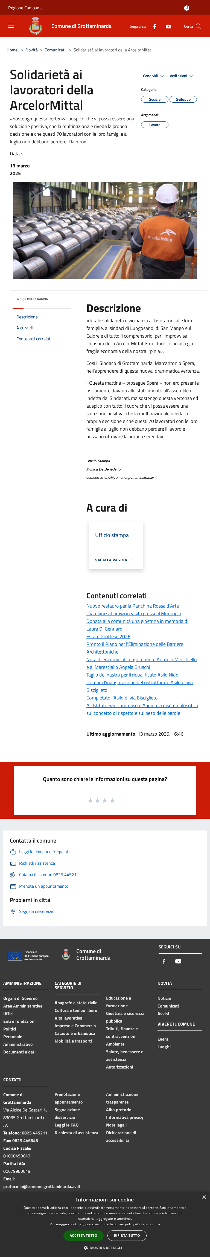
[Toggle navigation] (11, 25)
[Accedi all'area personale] (186, 8)
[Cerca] (198, 26)
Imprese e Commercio (75, 1025)
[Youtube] (166, 26)
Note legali (116, 1125)
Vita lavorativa (68, 1018)
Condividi (151, 76)
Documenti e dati (19, 1052)
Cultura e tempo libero (76, 1010)
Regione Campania (25, 7)
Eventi (164, 1039)
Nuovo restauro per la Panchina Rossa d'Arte (132, 605)
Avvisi (163, 1013)
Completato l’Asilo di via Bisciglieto (122, 697)
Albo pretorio (119, 1109)
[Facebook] (152, 26)
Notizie (164, 998)
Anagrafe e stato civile (76, 1002)
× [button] (204, 1197)
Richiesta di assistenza (76, 1132)
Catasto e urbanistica (75, 1033)
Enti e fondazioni (19, 1021)
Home (12, 50)
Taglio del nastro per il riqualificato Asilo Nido (132, 674)
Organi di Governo (20, 998)
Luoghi (164, 1046)
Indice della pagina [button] (32, 299)
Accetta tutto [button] (83, 1235)
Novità (31, 50)
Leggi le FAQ (66, 1125)
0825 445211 (35, 1133)
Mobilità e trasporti (73, 1041)
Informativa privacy (124, 1117)
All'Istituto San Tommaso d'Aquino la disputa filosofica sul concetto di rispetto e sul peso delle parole (142, 709)
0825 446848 (25, 1140)
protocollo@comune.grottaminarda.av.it (41, 1186)
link (157, 1224)
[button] (105, 1247)
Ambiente (115, 1044)
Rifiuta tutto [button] (127, 1235)
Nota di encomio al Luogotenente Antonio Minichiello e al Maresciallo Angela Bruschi (141, 663)
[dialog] (105, 1224)
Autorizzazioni (119, 1067)
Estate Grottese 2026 (108, 636)
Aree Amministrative (22, 1006)
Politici (9, 1029)
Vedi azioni (179, 76)
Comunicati (55, 50)
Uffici (8, 1013)
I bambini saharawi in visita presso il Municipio (133, 613)
